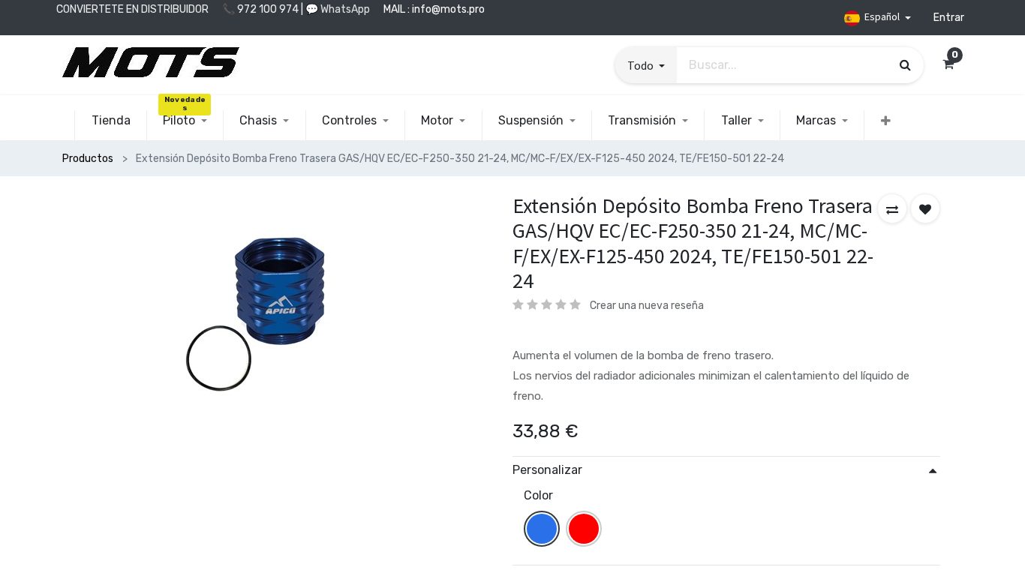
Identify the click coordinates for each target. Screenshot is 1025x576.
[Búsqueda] (905, 64)
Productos (87, 158)
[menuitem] (110, 121)
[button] (646, 65)
